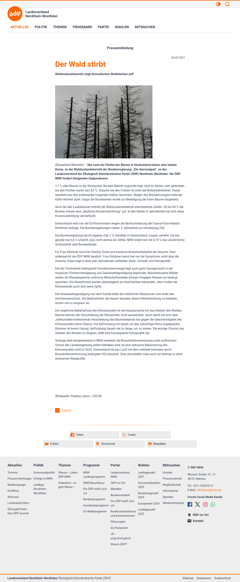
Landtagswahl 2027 (146, 475)
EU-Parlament (119, 528)
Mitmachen (145, 27)
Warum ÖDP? (119, 544)
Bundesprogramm (94, 499)
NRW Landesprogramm (94, 475)
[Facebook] (190, 504)
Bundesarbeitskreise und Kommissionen (123, 513)
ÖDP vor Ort (118, 483)
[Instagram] (205, 504)
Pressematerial (172, 478)
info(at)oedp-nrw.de (209, 490)
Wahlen (122, 27)
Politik (41, 27)
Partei (103, 27)
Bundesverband (120, 495)
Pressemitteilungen (20, 478)
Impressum (203, 578)
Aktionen (13, 497)
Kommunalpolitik (44, 472)
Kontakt (167, 472)
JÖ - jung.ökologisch (121, 536)
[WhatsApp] (213, 504)
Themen (60, 27)
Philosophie (118, 521)
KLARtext (13, 490)
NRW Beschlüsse (94, 483)
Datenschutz (222, 578)
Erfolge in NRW (43, 478)
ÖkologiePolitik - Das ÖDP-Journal (18, 511)
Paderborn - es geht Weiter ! (67, 485)
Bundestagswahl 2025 (148, 495)
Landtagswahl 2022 (146, 512)
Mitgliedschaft (172, 484)
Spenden (168, 497)
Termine (13, 472)
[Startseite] (15, 13)
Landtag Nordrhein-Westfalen (40, 489)
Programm (82, 27)
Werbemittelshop (173, 503)
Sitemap (188, 578)
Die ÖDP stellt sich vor (95, 491)
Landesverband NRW (120, 475)
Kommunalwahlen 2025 (149, 485)
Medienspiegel (17, 484)
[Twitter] (197, 504)
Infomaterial (170, 490)
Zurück (66, 410)
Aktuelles (19, 27)
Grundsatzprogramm (96, 505)
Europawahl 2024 (148, 503)
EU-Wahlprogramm (95, 511)
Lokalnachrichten (18, 503)
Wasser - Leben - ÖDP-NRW (68, 475)
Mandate (116, 489)
